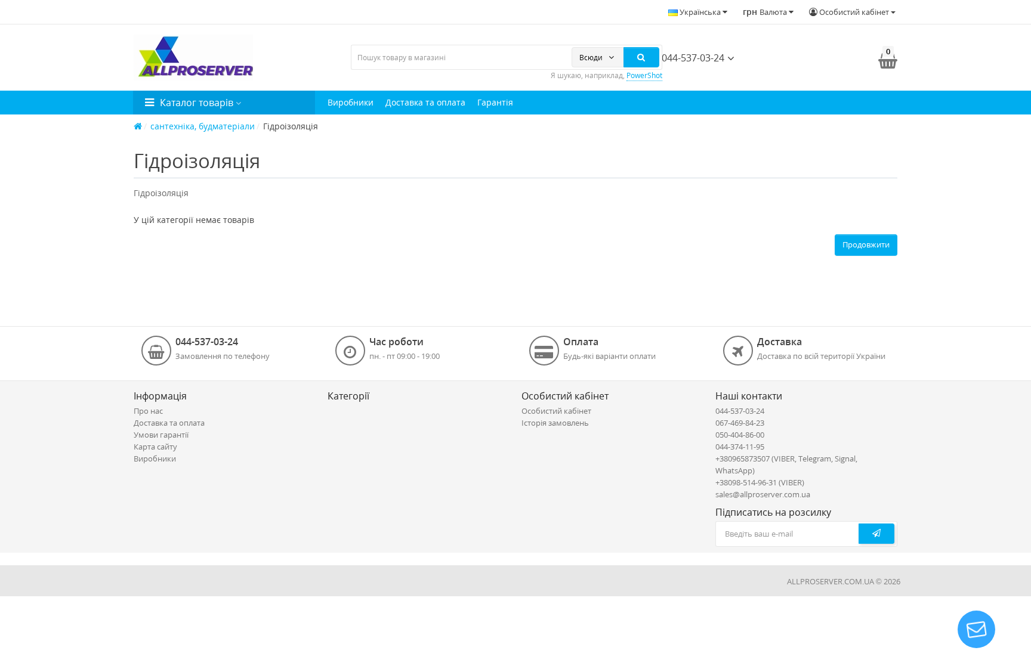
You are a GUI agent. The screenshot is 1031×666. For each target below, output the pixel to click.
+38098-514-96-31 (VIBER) (759, 482)
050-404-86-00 (739, 434)
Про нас (148, 410)
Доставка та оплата (425, 102)
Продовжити (866, 244)
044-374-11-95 (739, 446)
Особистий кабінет (556, 410)
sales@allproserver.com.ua (762, 494)
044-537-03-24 (691, 57)
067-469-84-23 (739, 422)
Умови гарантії (161, 434)
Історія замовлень (555, 422)
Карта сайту (155, 446)
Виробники (350, 102)
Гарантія (495, 102)
